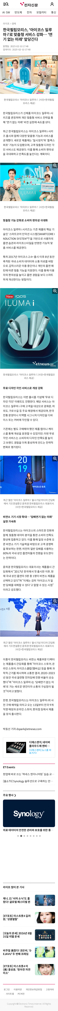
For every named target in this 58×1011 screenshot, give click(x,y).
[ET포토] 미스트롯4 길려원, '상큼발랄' (17, 917)
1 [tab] (18, 836)
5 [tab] (30, 836)
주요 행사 (9, 795)
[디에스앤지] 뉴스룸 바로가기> (40, 752)
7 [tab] (37, 836)
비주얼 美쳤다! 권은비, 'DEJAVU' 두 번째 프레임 (17, 952)
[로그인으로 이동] (52, 4)
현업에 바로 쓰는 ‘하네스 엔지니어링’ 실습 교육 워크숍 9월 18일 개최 (29, 774)
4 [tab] (27, 836)
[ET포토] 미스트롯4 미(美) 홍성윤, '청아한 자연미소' (16, 970)
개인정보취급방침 (34, 989)
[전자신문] (29, 4)
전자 (29, 12)
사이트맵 (10, 993)
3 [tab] (24, 836)
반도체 (18, 12)
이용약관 (18, 989)
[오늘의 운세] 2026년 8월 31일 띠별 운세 (17, 935)
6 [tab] (34, 836)
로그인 (7, 989)
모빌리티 (41, 12)
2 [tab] (21, 836)
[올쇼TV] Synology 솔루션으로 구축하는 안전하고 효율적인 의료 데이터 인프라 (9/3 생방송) (29, 781)
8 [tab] (40, 836)
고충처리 (50, 989)
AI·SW (6, 12)
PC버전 (21, 993)
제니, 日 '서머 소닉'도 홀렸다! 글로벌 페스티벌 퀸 (16, 900)
